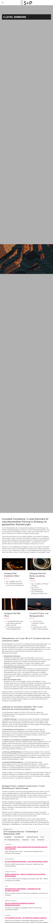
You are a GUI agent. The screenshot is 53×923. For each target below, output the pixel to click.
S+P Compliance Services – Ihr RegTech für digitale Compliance (26, 918)
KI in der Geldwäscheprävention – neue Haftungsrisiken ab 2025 (26, 861)
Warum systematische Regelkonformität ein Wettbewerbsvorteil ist (20, 904)
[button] (2, 2)
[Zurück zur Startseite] (26, 2)
